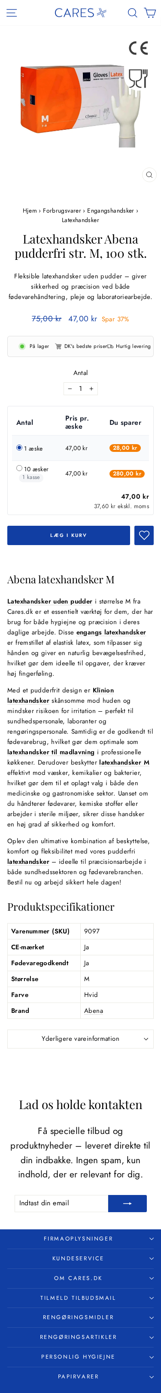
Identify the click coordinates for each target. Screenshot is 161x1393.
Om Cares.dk (78, 1278)
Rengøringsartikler (78, 1337)
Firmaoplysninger (78, 1238)
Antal (80, 373)
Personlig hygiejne (78, 1357)
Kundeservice (78, 1258)
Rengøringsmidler (78, 1317)
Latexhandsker (80, 220)
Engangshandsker (110, 210)
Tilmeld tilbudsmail (78, 1298)
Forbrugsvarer (62, 210)
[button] (144, 535)
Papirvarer (78, 1376)
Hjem (31, 210)
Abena (93, 1010)
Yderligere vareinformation (80, 1038)
